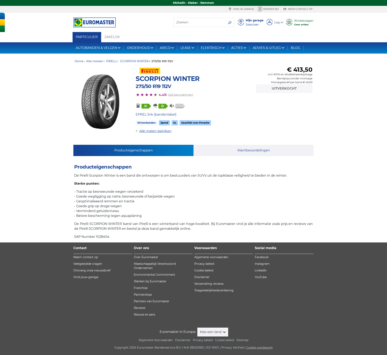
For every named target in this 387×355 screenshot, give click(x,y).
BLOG (295, 48)
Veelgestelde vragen (87, 264)
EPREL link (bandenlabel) (156, 114)
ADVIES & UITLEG (267, 48)
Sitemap (242, 340)
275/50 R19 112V (153, 86)
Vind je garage (243, 8)
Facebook (261, 257)
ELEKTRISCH (211, 48)
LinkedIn (261, 270)
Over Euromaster (146, 257)
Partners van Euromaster (151, 301)
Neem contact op (300, 8)
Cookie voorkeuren (259, 347)
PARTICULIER (87, 37)
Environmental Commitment (154, 274)
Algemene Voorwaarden (156, 340)
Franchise (141, 288)
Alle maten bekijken (155, 131)
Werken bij (270, 8)
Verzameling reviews (209, 284)
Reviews (139, 308)
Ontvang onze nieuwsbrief (91, 270)
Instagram (262, 264)
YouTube (261, 277)
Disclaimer (202, 277)
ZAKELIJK (112, 37)
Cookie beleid (203, 270)
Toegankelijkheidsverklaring (214, 290)
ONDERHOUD (138, 48)
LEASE (185, 48)
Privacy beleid (204, 264)
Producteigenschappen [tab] (133, 150)
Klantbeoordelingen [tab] (253, 150)
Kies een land (211, 332)
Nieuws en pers (144, 314)
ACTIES (237, 48)
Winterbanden (146, 122)
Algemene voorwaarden (211, 257)
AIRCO (165, 48)
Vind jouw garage (85, 277)
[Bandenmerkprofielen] (100, 101)
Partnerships (143, 294)
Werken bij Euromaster (150, 281)
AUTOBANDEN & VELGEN (96, 48)
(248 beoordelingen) (180, 94)
